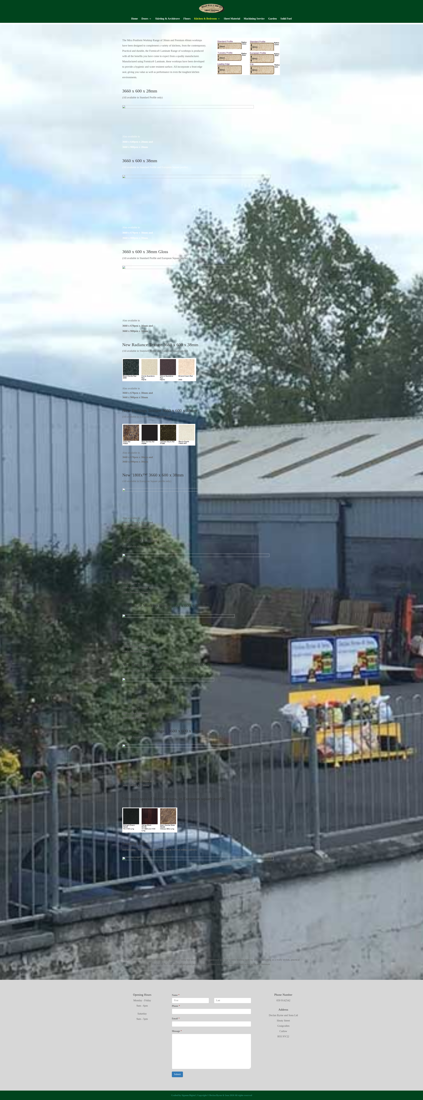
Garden (272, 19)
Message (177, 1031)
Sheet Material (232, 19)
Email (176, 1018)
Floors (187, 19)
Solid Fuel (286, 19)
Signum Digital (189, 1095)
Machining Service (254, 19)
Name (175, 995)
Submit (177, 1074)
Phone (176, 1006)
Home (134, 19)
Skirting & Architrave (167, 19)
